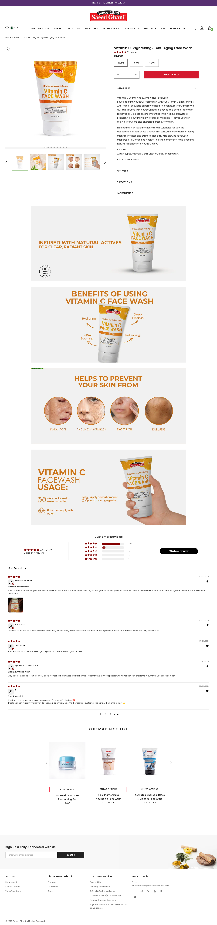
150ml (136, 62)
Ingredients (157, 193)
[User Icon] (202, 28)
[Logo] (108, 15)
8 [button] (66, 147)
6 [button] (60, 147)
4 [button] (54, 147)
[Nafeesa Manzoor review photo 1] (15, 605)
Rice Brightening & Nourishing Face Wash (108, 796)
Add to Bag (67, 789)
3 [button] (51, 147)
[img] (14, 576)
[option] (108, 3)
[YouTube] (155, 891)
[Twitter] (161, 891)
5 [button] (57, 147)
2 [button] (48, 147)
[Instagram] (142, 891)
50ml (152, 62)
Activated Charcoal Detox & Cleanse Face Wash (150, 796)
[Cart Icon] (209, 28)
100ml (121, 62)
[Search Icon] (194, 28)
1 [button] (45, 147)
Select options (108, 789)
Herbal (17, 37)
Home (8, 37)
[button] (120, 52)
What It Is (157, 88)
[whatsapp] (148, 891)
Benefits (157, 171)
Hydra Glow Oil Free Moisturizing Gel (67, 797)
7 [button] (63, 147)
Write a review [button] (179, 551)
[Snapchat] (135, 897)
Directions (157, 182)
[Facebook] (135, 891)
